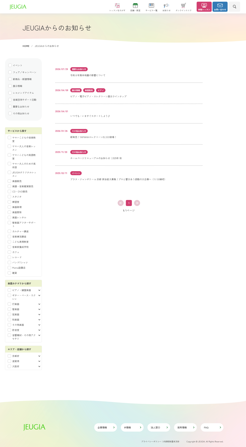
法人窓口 (155, 427)
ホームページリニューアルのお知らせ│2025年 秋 (96, 158)
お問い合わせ (220, 9)
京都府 (15, 356)
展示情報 (17, 86)
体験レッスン (204, 9)
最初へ (121, 203)
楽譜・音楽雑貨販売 (22, 186)
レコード (17, 257)
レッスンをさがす (117, 10)
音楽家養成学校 (20, 247)
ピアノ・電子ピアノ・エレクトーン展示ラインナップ (98, 96)
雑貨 (14, 272)
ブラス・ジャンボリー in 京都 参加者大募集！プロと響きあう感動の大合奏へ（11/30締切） (118, 179)
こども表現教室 (20, 241)
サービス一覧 (151, 10)
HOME (26, 46)
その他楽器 (18, 324)
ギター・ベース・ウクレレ (24, 297)
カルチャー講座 (20, 231)
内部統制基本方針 (171, 441)
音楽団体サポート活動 (24, 99)
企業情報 (102, 427)
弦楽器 (15, 314)
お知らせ (166, 10)
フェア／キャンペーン (24, 72)
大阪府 (15, 366)
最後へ (137, 203)
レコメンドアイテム (23, 92)
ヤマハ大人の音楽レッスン (24, 148)
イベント (17, 65)
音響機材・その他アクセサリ (24, 336)
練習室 (15, 201)
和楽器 (15, 319)
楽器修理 (17, 207)
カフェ (15, 252)
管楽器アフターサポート (24, 224)
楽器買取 (17, 212)
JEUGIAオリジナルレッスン (24, 174)
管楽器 (15, 309)
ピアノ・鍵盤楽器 (21, 290)
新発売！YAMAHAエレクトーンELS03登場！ (93, 137)
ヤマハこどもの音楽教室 (24, 139)
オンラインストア (184, 10)
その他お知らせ (21, 113)
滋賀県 (15, 361)
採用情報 (182, 427)
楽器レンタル (19, 217)
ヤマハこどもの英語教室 (24, 156)
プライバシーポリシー (151, 441)
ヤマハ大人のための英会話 (24, 165)
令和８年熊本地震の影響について (87, 75)
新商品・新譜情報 (22, 79)
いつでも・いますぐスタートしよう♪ (90, 116)
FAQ (206, 427)
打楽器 (15, 304)
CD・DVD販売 (19, 191)
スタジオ (17, 196)
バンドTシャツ (20, 262)
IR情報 (127, 427)
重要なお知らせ (21, 106)
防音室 (15, 330)
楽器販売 (17, 181)
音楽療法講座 (19, 236)
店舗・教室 (135, 10)
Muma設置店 (18, 267)
